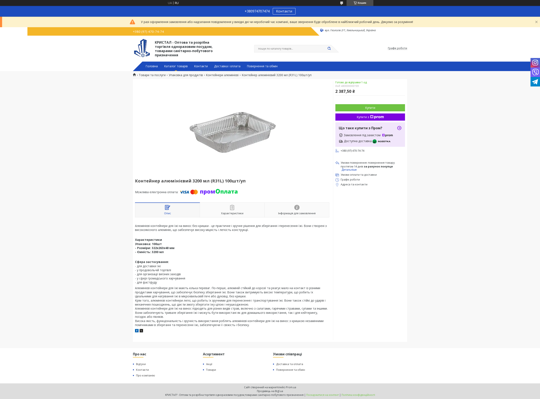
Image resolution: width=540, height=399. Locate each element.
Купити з (363, 117)
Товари (211, 370)
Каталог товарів (176, 66)
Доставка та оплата (289, 364)
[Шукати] (329, 49)
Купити (370, 108)
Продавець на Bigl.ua (270, 391)
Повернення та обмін (262, 66)
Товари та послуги (152, 75)
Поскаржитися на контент (322, 395)
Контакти (284, 11)
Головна (152, 66)
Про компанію (145, 375)
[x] (141, 331)
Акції (209, 364)
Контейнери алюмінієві (222, 75)
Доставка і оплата (227, 66)
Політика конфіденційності (358, 395)
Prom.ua (291, 387)
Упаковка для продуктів (186, 75)
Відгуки (141, 364)
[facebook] (137, 331)
